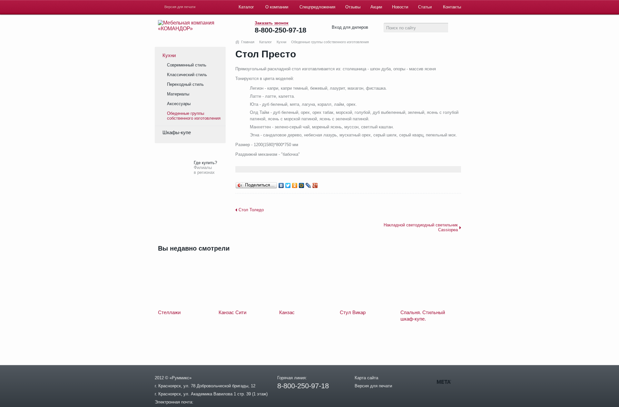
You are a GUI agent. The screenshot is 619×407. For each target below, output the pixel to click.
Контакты (452, 7)
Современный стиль (186, 65)
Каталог (246, 7)
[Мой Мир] (301, 185)
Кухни (281, 42)
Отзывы (352, 7)
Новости (400, 7)
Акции (376, 7)
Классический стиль (187, 74)
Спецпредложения (317, 7)
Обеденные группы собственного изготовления (330, 42)
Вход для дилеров (350, 27)
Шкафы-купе (176, 132)
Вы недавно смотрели (194, 248)
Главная (247, 42)
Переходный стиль (185, 84)
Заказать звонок (272, 23)
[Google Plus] (315, 185)
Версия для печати (179, 7)
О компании (276, 7)
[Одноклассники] (294, 185)
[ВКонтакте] (281, 185)
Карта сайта (366, 377)
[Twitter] (288, 185)
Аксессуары (179, 103)
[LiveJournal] (308, 185)
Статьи (425, 7)
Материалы (178, 94)
